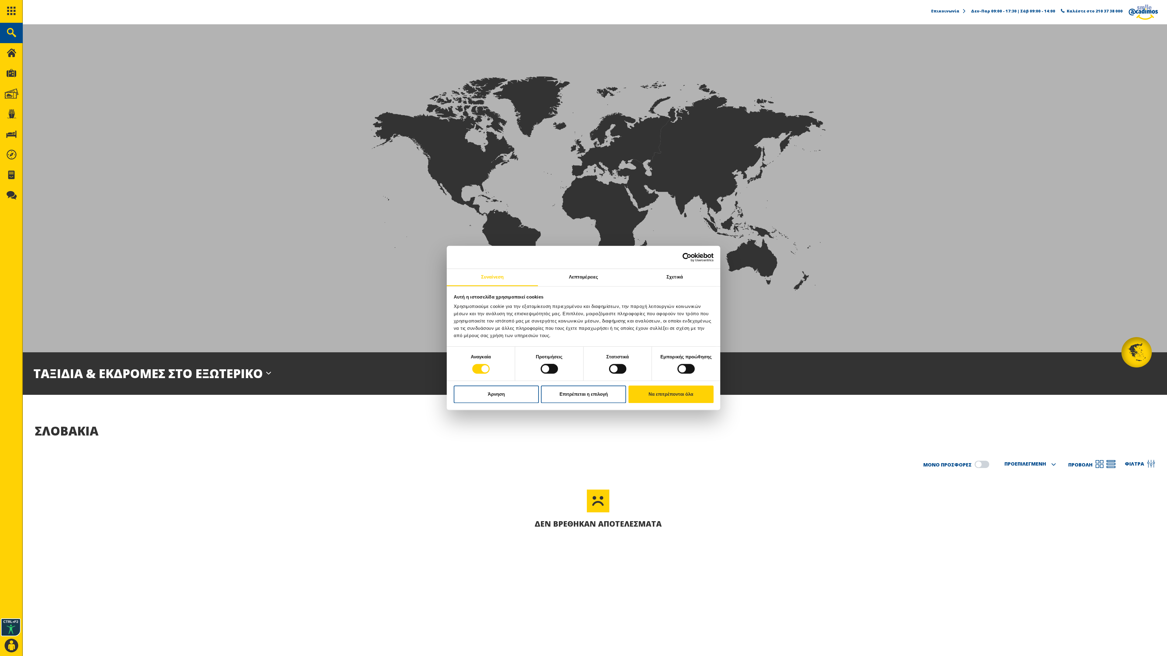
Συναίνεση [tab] (492, 276)
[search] (11, 33)
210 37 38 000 (1109, 11)
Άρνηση (496, 394)
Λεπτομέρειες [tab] (583, 276)
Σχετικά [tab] (674, 276)
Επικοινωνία (945, 11)
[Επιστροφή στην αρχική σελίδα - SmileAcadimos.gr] (1143, 12)
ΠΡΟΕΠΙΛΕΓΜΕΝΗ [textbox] (1025, 463)
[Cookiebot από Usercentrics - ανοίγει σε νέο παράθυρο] (687, 257)
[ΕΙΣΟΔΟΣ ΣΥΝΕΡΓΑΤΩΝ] (11, 646)
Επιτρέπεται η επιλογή (583, 394)
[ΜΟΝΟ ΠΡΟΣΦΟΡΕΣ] (982, 464)
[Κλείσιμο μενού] (11, 53)
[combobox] (1028, 464)
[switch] (549, 369)
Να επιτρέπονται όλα (671, 394)
